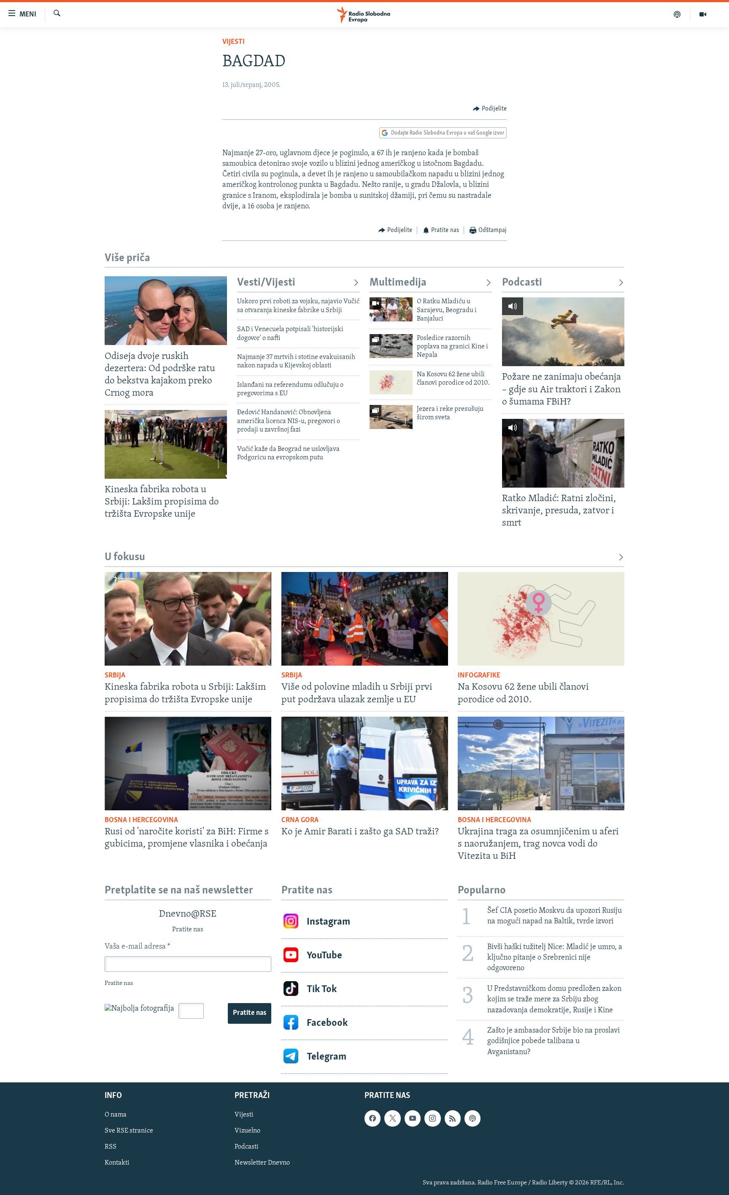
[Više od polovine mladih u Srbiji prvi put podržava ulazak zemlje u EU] (364, 619)
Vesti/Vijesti (266, 283)
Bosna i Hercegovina (141, 820)
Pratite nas (249, 1013)
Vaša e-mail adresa (137, 947)
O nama (116, 1114)
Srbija (115, 676)
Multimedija (398, 283)
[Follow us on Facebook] (372, 1118)
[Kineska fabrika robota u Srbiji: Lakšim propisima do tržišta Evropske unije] (166, 444)
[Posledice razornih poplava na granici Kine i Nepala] (391, 346)
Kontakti (117, 1163)
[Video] (703, 14)
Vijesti (233, 42)
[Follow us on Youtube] (413, 1118)
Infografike (479, 676)
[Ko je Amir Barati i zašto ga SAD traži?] (364, 763)
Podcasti (522, 283)
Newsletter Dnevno (262, 1163)
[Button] (490, 108)
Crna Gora (300, 820)
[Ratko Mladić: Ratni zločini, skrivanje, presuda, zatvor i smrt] (563, 453)
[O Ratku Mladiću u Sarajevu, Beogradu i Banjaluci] (391, 309)
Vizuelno (247, 1131)
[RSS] (453, 1118)
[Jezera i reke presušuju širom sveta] (391, 417)
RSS (110, 1147)
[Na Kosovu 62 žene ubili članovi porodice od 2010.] (391, 382)
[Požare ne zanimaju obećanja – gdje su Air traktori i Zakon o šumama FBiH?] (563, 331)
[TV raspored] (472, 1118)
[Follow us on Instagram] (432, 1118)
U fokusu (125, 557)
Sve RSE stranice (129, 1131)
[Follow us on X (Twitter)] (392, 1118)
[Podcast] (677, 14)
